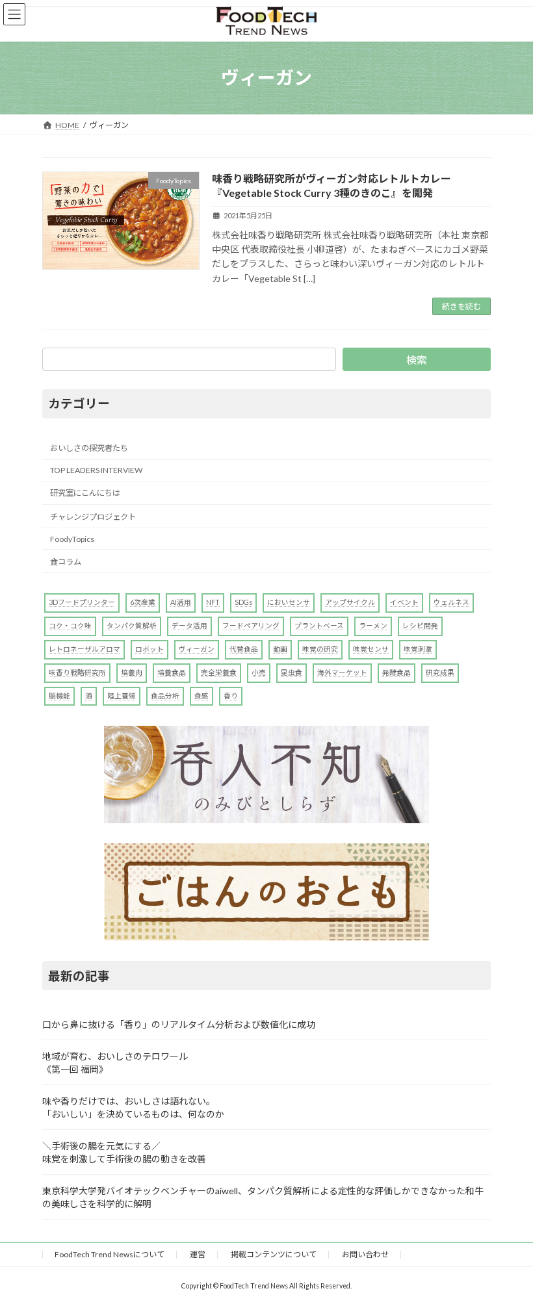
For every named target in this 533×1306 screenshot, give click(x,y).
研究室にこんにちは (85, 493)
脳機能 (59, 695)
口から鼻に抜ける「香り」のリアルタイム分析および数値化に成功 (178, 1024)
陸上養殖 (121, 695)
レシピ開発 (420, 625)
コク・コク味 (70, 625)
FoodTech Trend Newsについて (109, 1254)
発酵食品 (396, 672)
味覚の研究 (320, 649)
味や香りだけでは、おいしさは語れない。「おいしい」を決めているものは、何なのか (133, 1107)
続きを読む (461, 306)
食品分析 (165, 695)
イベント (404, 602)
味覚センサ (371, 649)
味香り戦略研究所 (77, 672)
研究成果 (440, 672)
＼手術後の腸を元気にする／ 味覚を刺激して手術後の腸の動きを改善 (124, 1152)
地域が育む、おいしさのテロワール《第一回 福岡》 (115, 1063)
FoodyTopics (72, 539)
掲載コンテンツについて (274, 1254)
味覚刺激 (418, 649)
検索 (416, 359)
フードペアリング (251, 625)
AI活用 (180, 602)
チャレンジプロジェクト (93, 517)
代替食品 (243, 649)
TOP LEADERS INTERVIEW (96, 470)
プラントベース (319, 625)
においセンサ (288, 602)
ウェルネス (451, 602)
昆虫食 (291, 672)
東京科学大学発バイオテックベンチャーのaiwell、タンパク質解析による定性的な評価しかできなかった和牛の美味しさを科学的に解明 (263, 1197)
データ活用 (189, 625)
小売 (259, 672)
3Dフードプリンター (82, 602)
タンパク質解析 (132, 625)
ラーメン (373, 625)
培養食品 (171, 672)
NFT (213, 602)
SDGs (243, 602)
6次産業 (142, 602)
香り (231, 695)
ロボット (149, 649)
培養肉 (131, 672)
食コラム (65, 562)
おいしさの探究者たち (89, 448)
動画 (280, 649)
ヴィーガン (196, 649)
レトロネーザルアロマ (84, 649)
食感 (201, 695)
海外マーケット (342, 672)
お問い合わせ (365, 1254)
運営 (197, 1254)
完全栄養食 (219, 672)
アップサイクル (350, 602)
